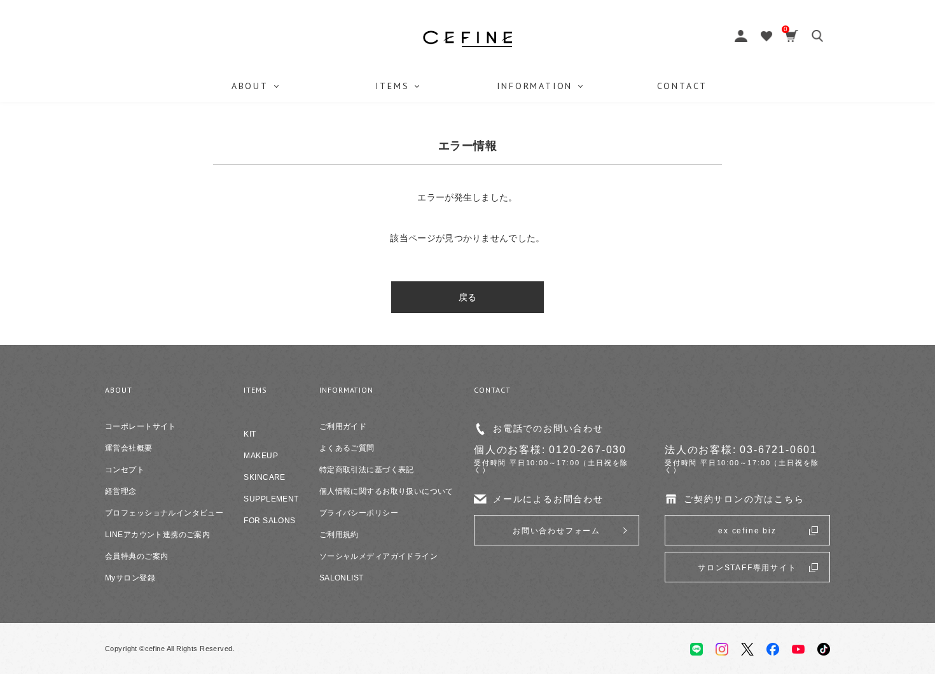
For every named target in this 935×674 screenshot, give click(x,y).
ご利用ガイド (343, 426)
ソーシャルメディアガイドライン (378, 556)
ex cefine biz (747, 530)
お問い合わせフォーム (556, 530)
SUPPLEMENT (271, 499)
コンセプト (124, 469)
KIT (250, 434)
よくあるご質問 (347, 448)
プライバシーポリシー (358, 513)
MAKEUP (261, 455)
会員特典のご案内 (136, 556)
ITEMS (392, 86)
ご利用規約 (339, 534)
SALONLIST (341, 577)
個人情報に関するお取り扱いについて (386, 491)
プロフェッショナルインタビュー (164, 513)
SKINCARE (264, 477)
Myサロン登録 (130, 577)
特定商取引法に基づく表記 (366, 469)
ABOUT (250, 86)
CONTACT (682, 86)
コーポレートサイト (140, 426)
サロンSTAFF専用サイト (747, 567)
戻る (468, 297)
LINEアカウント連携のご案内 (157, 534)
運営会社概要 (129, 448)
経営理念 (121, 491)
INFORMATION (534, 86)
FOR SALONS (269, 520)
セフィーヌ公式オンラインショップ (467, 38)
